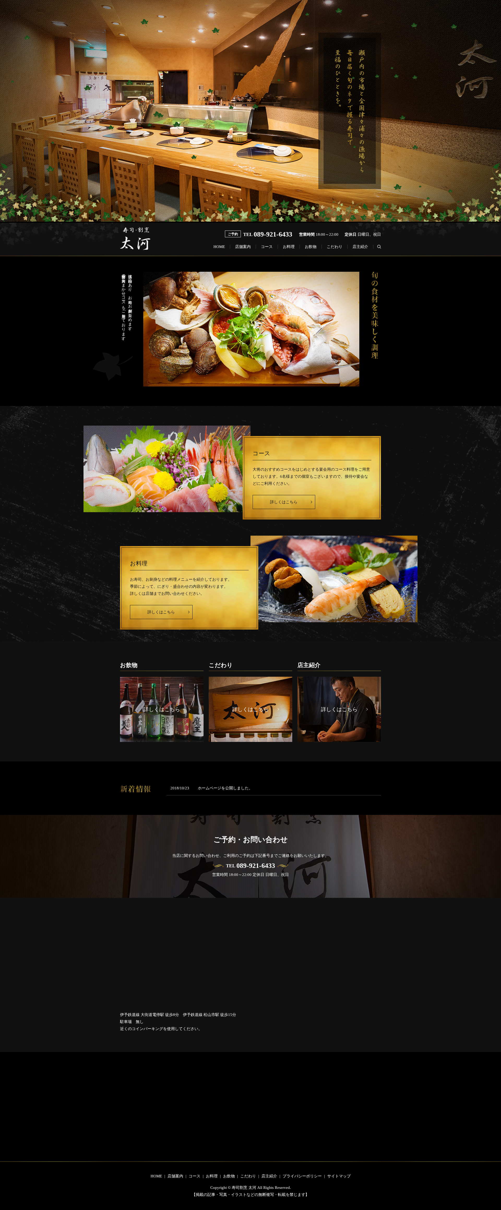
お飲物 (311, 247)
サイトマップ (339, 1176)
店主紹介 (360, 247)
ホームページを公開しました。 (225, 788)
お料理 (289, 247)
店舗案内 (243, 247)
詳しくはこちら (283, 502)
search (377, 247)
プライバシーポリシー (302, 1176)
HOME (219, 247)
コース (267, 247)
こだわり (334, 247)
